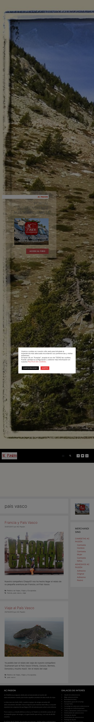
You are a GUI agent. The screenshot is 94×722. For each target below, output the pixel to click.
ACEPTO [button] (45, 368)
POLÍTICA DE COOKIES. (37, 362)
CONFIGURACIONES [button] (30, 368)
